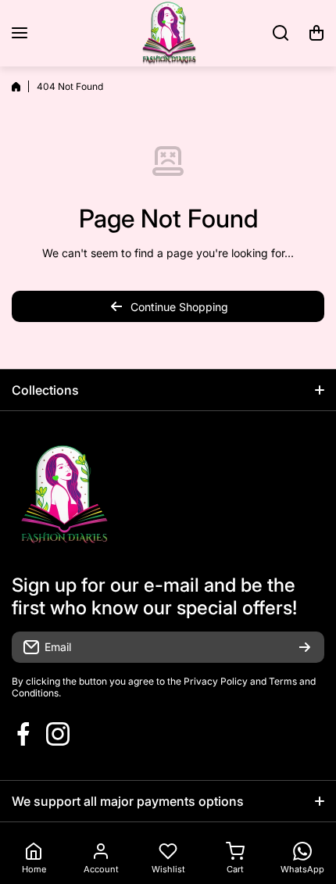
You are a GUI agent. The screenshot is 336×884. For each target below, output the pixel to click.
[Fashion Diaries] (168, 33)
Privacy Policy (216, 681)
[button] (316, 33)
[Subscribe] (304, 647)
